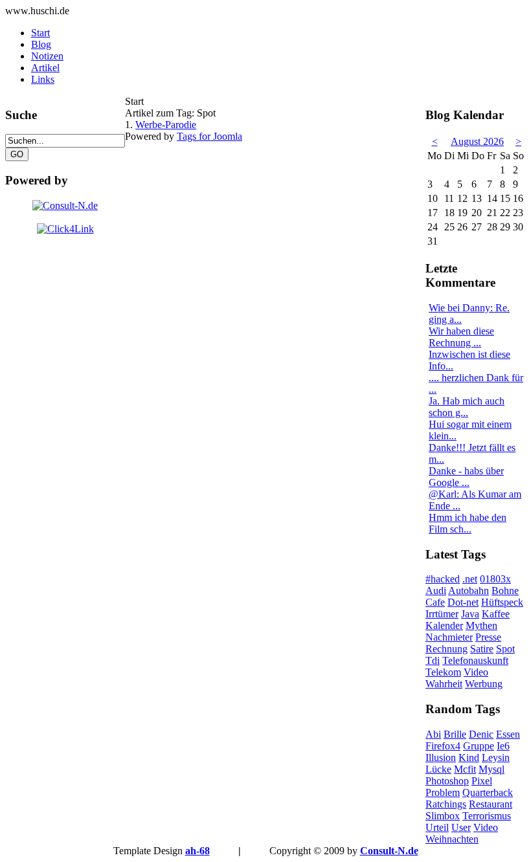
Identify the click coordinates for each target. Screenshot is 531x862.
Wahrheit (443, 683)
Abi (433, 734)
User (461, 827)
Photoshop (447, 780)
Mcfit (465, 769)
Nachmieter (449, 637)
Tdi (432, 660)
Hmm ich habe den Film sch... (467, 523)
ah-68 (197, 850)
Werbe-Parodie (165, 124)
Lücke (438, 769)
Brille (455, 734)
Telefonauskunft (475, 660)
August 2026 (477, 141)
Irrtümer (441, 613)
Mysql (491, 769)
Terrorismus (486, 815)
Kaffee (496, 613)
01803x (495, 578)
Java (470, 613)
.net (469, 578)
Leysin (496, 757)
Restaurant (490, 804)
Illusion (440, 757)
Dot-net (463, 602)
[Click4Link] (65, 228)
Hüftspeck (502, 602)
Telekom (443, 672)
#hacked (442, 578)
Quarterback (487, 792)
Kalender (444, 625)
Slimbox (442, 815)
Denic (481, 734)
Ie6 (503, 745)
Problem (442, 792)
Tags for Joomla (209, 136)
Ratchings (445, 804)
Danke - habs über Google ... (466, 476)
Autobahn (468, 590)
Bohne (505, 590)
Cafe (435, 602)
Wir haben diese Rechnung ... (461, 337)
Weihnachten (452, 839)
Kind (468, 757)
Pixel (481, 780)
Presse (488, 637)
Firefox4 (442, 745)
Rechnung (446, 648)
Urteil (437, 827)
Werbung (484, 683)
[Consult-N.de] (65, 205)
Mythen (481, 625)
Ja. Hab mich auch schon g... (466, 406)
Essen (508, 734)
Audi (435, 590)
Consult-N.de (389, 850)
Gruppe (478, 745)
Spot (505, 648)
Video (476, 672)
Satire (481, 648)
